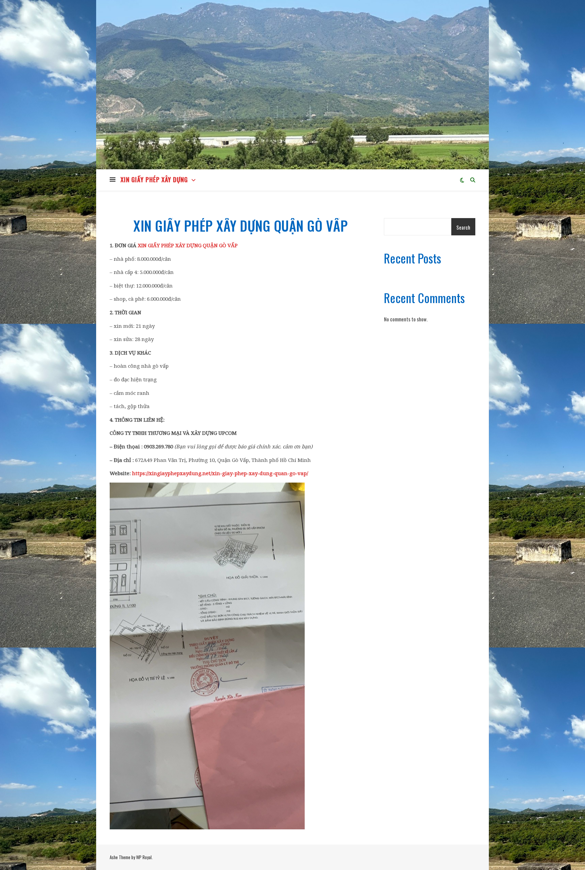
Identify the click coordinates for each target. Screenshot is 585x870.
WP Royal (144, 857)
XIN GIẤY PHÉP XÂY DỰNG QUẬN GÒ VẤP (188, 245)
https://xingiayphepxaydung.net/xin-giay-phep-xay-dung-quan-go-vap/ (220, 473)
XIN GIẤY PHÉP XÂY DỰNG (154, 179)
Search (463, 227)
